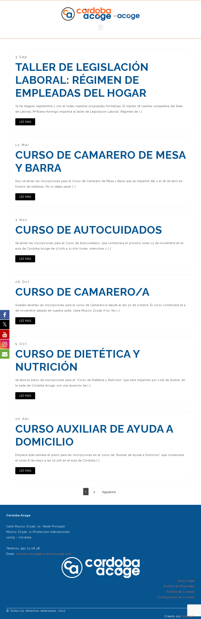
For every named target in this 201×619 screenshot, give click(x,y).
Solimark (188, 616)
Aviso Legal (186, 580)
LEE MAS (25, 122)
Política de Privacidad (179, 586)
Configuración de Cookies (176, 597)
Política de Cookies (181, 591)
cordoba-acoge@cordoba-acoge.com (43, 553)
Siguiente (109, 492)
